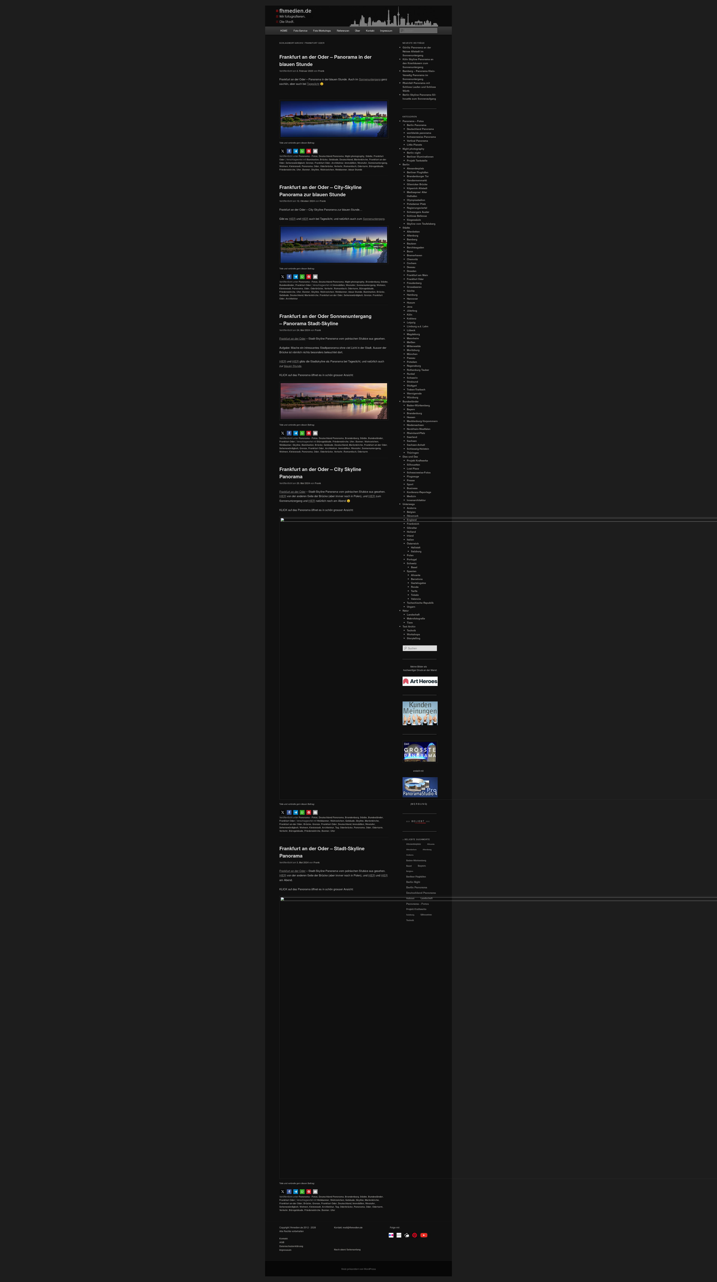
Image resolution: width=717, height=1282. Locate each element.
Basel (409, 866)
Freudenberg (414, 283)
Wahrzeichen (327, 169)
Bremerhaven (414, 255)
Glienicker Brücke (417, 184)
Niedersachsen (415, 425)
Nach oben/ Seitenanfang (347, 1249)
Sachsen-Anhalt (416, 445)
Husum (411, 302)
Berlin (406, 164)
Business (412, 488)
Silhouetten (413, 464)
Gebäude (333, 159)
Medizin (411, 496)
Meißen (411, 342)
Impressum (386, 30)
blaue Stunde (355, 169)
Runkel (411, 373)
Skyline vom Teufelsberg (421, 223)
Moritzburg (413, 350)
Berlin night (413, 152)
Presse (411, 480)
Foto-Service (300, 30)
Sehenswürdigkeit (295, 162)
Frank (321, 71)
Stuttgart (412, 385)
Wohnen (283, 166)
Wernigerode (414, 393)
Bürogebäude (376, 166)
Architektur (337, 162)
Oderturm (363, 166)
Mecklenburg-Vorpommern (422, 421)
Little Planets (414, 144)
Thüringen (413, 452)
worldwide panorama (419, 133)
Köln (409, 314)
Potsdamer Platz (416, 204)
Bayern (411, 409)
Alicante (430, 844)
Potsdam (412, 362)
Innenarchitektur (416, 500)
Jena (409, 306)
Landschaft (426, 898)
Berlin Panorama (416, 125)
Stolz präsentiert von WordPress (358, 1269)
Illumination (313, 159)
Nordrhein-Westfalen (418, 429)
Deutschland (346, 159)
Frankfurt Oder (322, 162)
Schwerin (412, 377)
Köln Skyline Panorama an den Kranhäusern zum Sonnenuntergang (418, 63)
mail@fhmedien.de (353, 1227)
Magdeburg (413, 334)
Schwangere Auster (418, 212)
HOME (284, 30)
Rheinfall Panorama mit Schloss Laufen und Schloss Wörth (419, 87)
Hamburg (412, 294)
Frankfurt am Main (417, 275)
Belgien (411, 512)
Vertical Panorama (417, 140)
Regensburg (414, 365)
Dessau (411, 267)
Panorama (307, 166)
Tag (337, 827)
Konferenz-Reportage (419, 492)
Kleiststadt (295, 166)
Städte (369, 156)
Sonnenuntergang (377, 162)
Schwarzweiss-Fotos (419, 472)
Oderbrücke (326, 166)
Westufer (362, 162)
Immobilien (350, 162)
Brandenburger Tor (418, 176)
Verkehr (338, 166)
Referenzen (343, 30)
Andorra (411, 508)
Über (357, 30)
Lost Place (413, 468)
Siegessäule (414, 219)
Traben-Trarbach (416, 389)
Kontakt (370, 30)
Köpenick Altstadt (417, 188)
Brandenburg (373, 281)
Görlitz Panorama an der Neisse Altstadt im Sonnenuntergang (417, 51)
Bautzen (411, 243)
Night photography (354, 156)
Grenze (310, 162)
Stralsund (412, 381)
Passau (411, 358)
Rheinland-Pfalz (416, 433)
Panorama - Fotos (308, 156)
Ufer (299, 169)
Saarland (412, 437)
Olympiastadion (416, 200)
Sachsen (412, 441)
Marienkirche (361, 159)
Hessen (411, 417)
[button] (282, 151)
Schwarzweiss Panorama (421, 136)
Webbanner (341, 169)
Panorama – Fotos (413, 121)
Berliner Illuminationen (420, 156)
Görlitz (411, 291)
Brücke (324, 159)
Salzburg (410, 915)
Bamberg (412, 239)
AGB (281, 1242)
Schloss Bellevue (417, 216)
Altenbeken (413, 231)
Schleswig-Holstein (418, 448)
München (412, 354)
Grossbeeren (414, 287)
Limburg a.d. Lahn (417, 326)
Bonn (410, 251)
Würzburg (412, 397)
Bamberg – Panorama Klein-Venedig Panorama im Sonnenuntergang (419, 75)
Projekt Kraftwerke (417, 460)
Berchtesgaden (415, 247)
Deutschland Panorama (331, 156)
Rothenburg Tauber (418, 370)
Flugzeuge (413, 476)
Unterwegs (409, 504)
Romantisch (350, 166)
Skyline (315, 169)
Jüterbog (412, 310)
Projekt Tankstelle (417, 160)
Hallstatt (410, 898)
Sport (410, 484)
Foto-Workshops (322, 30)
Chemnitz (412, 259)
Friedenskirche (287, 169)
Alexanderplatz (415, 168)
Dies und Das (410, 456)
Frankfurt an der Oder (331, 295)
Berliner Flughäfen (417, 172)
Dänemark (412, 516)
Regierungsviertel (417, 208)
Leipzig (411, 322)
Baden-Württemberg (418, 405)
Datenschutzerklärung (291, 1246)
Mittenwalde (414, 346)
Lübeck (411, 330)
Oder (316, 166)
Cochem (411, 263)
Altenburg (412, 235)
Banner (306, 169)
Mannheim (413, 338)
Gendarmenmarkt (417, 180)
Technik (410, 920)
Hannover (412, 298)
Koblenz (411, 318)
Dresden (411, 271)
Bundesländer (286, 285)
